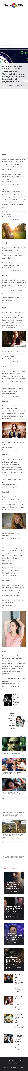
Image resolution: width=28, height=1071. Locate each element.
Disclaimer (10, 1063)
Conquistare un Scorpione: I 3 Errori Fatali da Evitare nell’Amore (19, 1038)
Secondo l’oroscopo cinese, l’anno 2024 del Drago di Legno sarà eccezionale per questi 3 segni (14, 961)
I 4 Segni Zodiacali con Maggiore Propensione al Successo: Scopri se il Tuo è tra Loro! (19, 979)
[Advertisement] (14, 26)
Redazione (14, 1060)
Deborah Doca (10, 85)
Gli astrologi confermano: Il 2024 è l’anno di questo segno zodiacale (19, 1018)
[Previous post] (4, 700)
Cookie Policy (17, 1063)
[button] (24, 43)
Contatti (20, 1060)
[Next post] (23, 721)
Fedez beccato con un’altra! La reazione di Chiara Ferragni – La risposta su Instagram (14, 910)
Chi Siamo (8, 1060)
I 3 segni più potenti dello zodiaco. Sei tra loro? (19, 999)
